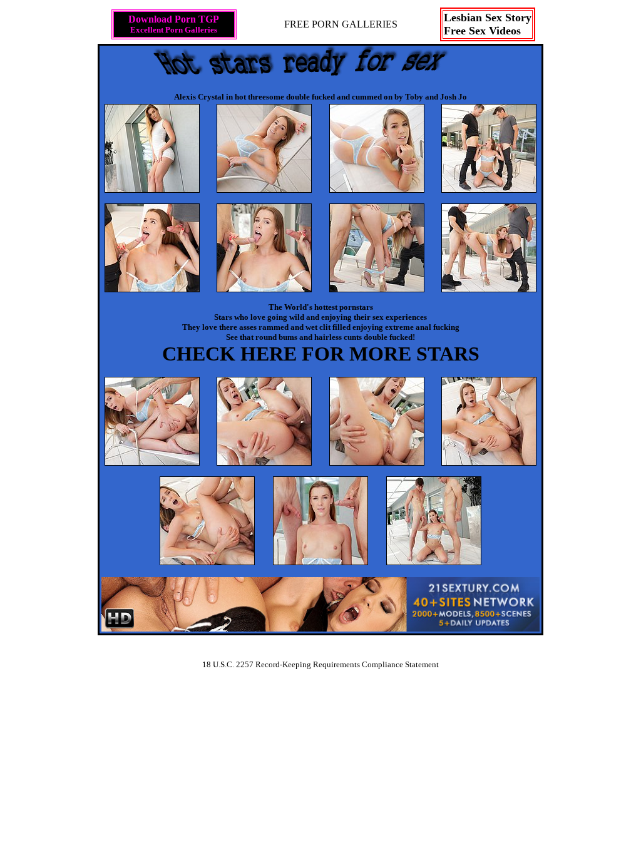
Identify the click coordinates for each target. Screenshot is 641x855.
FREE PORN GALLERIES (340, 24)
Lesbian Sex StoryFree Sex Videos (487, 24)
